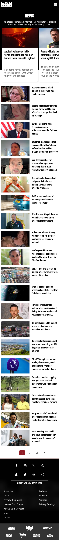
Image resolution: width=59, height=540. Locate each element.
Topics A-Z (44, 495)
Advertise (8, 491)
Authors (43, 499)
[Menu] (55, 4)
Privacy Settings (47, 504)
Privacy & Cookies (13, 499)
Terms (7, 495)
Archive (43, 491)
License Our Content (14, 504)
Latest (7, 517)
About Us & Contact (14, 508)
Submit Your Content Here (29, 483)
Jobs (6, 513)
